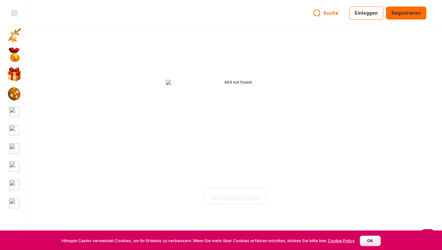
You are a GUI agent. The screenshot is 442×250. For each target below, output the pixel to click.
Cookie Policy (341, 240)
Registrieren (406, 13)
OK (370, 240)
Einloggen (366, 13)
